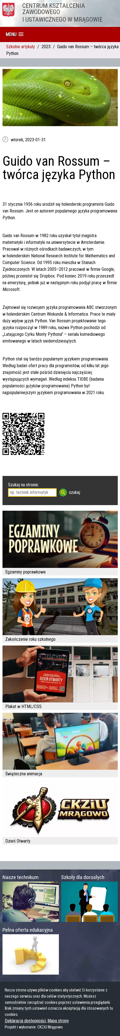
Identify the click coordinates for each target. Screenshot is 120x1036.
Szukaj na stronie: (23, 484)
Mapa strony (58, 1020)
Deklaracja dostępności (25, 1020)
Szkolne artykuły (20, 46)
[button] (14, 34)
